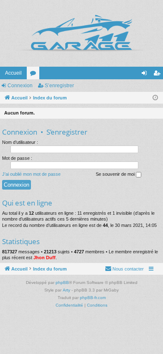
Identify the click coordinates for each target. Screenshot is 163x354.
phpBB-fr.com (93, 297)
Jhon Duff (44, 257)
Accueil (13, 73)
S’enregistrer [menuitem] (158, 74)
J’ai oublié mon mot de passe (31, 174)
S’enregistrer (59, 85)
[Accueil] (81, 33)
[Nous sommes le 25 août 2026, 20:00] (155, 98)
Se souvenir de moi (116, 174)
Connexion (20, 85)
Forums (34, 74)
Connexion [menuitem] (145, 74)
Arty (66, 290)
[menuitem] (124, 268)
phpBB (62, 282)
